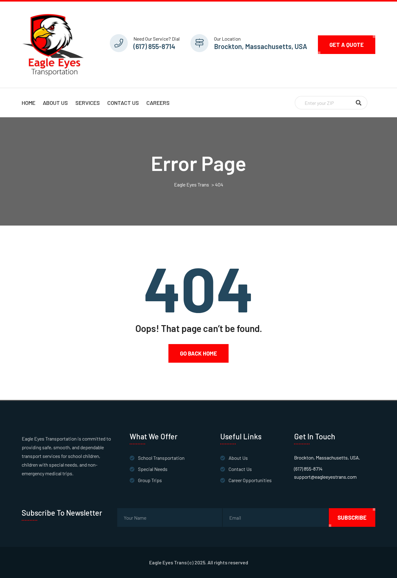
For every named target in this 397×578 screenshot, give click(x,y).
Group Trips (150, 480)
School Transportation (161, 458)
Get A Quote (346, 44)
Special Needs (152, 469)
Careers (158, 102)
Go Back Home (198, 353)
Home (28, 102)
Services (87, 102)
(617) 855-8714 (154, 46)
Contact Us (123, 102)
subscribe (352, 517)
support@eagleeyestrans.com (325, 477)
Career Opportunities (250, 480)
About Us (55, 102)
